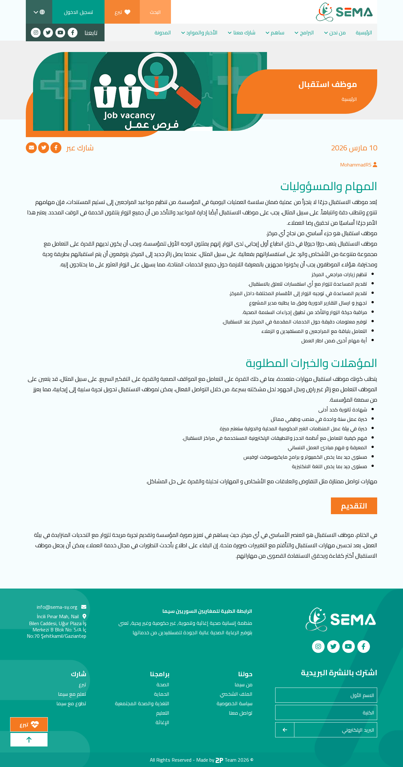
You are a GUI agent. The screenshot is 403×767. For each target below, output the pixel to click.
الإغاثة (162, 722)
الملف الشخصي (236, 694)
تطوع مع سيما (71, 703)
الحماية (161, 694)
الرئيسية (364, 32)
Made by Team (216, 759)
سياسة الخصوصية (235, 703)
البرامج (307, 32)
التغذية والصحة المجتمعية (142, 703)
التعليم (162, 713)
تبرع (82, 684)
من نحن (337, 32)
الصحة (162, 684)
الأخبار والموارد (202, 32)
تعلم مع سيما (72, 694)
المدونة (163, 32)
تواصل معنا (241, 713)
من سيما (244, 684)
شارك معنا (244, 32)
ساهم (277, 32)
